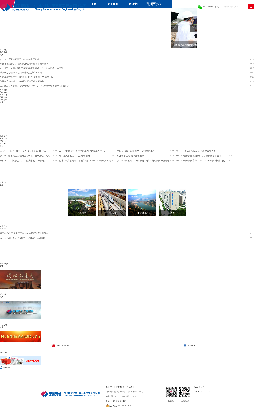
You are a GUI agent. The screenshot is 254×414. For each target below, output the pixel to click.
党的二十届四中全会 (64, 345)
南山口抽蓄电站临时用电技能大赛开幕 (135, 151)
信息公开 (134, 12)
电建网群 (166, 12)
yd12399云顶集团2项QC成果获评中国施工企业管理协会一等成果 (31, 68)
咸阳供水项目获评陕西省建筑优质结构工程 (21, 72)
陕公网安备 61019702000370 (120, 406)
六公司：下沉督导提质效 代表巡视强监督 (196, 151)
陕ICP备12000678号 (120, 401)
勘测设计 (172, 213)
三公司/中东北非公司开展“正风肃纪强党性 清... (23, 151)
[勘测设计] (170, 202)
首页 (94, 3)
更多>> (3, 55)
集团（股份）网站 (211, 7)
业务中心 (155, 3)
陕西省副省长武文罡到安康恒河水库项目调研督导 (24, 64)
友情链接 (197, 391)
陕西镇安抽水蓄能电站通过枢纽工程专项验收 (22, 81)
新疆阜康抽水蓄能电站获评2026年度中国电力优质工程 (26, 77)
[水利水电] (140, 202)
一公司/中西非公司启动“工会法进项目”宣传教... (23, 160)
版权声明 (109, 387)
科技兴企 (91, 12)
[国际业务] (80, 202)
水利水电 (142, 213)
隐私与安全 (120, 387)
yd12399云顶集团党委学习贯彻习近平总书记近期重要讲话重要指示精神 (35, 86)
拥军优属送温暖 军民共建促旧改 (74, 156)
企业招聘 (6, 367)
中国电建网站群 (198, 387)
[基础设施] (110, 202)
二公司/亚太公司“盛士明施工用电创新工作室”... (82, 151)
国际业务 (82, 213)
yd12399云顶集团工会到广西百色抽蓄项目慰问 (198, 156)
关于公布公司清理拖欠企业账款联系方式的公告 (23, 233)
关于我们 (112, 3)
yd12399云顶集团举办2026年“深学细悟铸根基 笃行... (201, 160)
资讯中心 (134, 3)
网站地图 (130, 387)
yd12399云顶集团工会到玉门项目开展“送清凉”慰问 (25, 156)
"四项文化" (192, 345)
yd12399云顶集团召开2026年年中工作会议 (21, 59)
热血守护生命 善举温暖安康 (130, 156)
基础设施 (112, 213)
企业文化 (113, 12)
